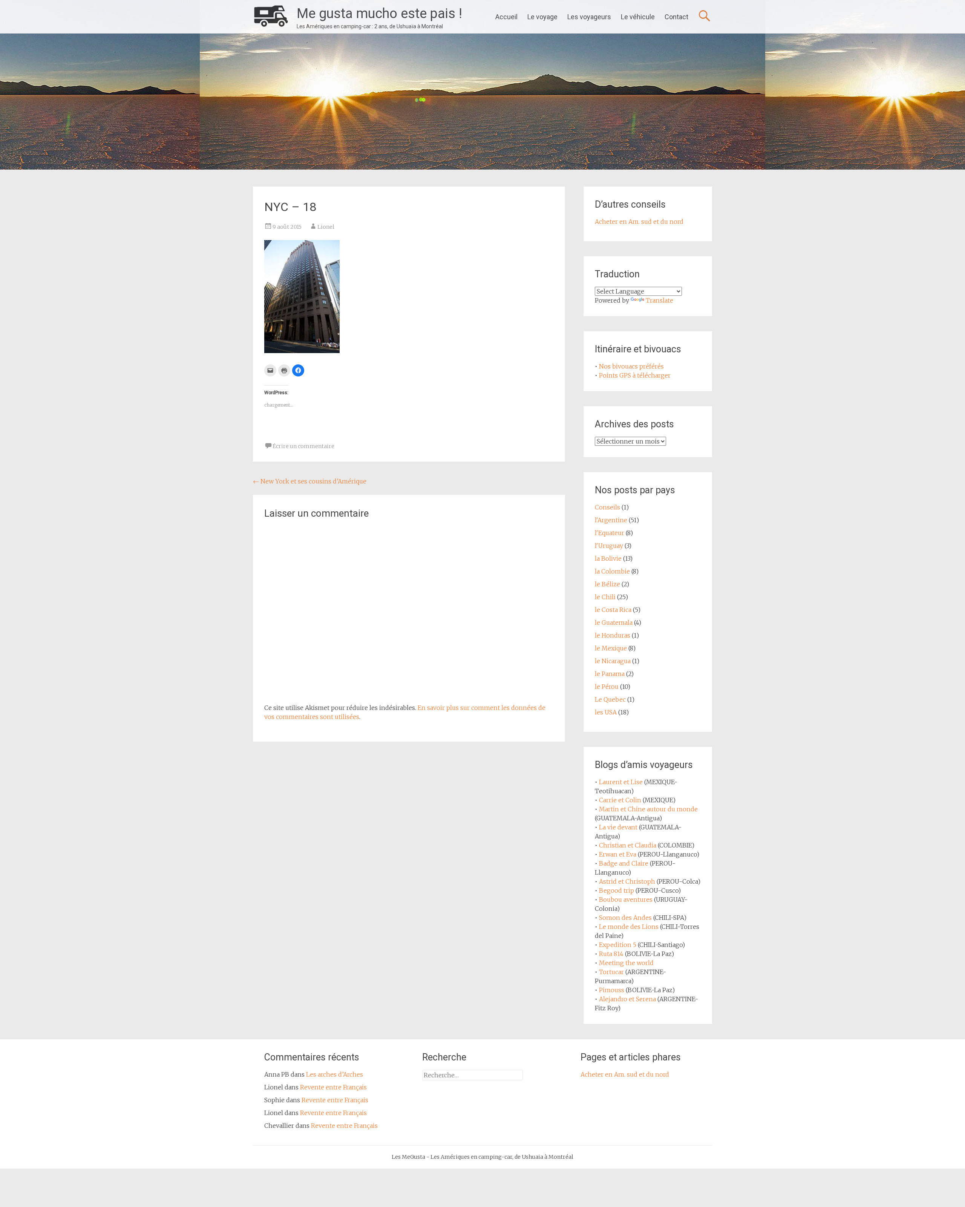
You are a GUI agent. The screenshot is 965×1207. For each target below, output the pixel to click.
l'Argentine (611, 520)
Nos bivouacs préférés (631, 366)
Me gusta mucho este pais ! (379, 13)
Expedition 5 (617, 944)
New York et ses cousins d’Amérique (309, 481)
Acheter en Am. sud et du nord (639, 221)
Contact (676, 17)
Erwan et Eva (617, 854)
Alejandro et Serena (627, 999)
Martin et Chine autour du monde (648, 809)
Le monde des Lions (629, 926)
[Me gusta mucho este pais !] (271, 16)
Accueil (506, 17)
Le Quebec (610, 699)
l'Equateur (609, 533)
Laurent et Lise (621, 782)
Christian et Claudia (627, 845)
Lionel (325, 226)
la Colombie (612, 571)
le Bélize (607, 584)
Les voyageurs (589, 17)
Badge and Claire (623, 863)
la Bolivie (608, 558)
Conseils (607, 507)
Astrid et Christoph (627, 881)
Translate (659, 300)
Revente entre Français (333, 1087)
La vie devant (618, 827)
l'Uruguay (609, 545)
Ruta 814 (611, 954)
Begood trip (616, 890)
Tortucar (611, 972)
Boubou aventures (626, 899)
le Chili (605, 597)
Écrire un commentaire (303, 446)
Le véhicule (638, 17)
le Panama (610, 674)
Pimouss (611, 990)
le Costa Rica (613, 609)
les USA (606, 712)
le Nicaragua (613, 661)
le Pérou (607, 686)
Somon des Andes (625, 917)
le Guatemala (614, 622)
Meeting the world (626, 963)
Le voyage (542, 17)
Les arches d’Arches (334, 1074)
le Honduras (612, 635)
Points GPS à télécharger (635, 375)
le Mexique (611, 648)
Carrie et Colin (620, 800)
